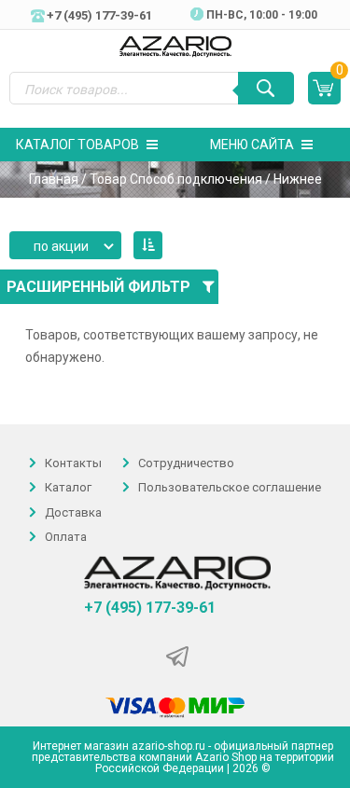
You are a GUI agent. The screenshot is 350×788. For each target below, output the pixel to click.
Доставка (73, 512)
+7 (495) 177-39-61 (150, 608)
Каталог (68, 488)
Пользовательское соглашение (229, 488)
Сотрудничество (186, 463)
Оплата (66, 537)
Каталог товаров (77, 144)
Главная (53, 179)
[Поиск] (266, 88)
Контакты (73, 463)
